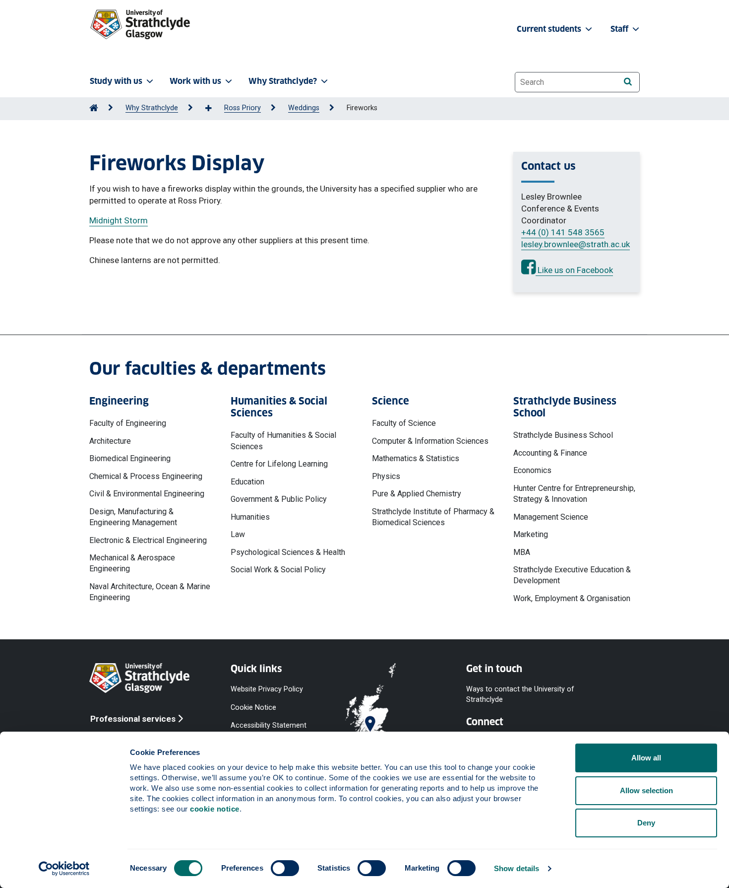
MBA (521, 552)
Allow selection (646, 790)
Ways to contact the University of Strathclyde (520, 694)
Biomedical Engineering (130, 458)
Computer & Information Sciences (430, 441)
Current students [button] (550, 29)
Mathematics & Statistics (415, 458)
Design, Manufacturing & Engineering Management (133, 517)
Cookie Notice (253, 707)
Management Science (550, 517)
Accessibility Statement (268, 725)
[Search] (627, 81)
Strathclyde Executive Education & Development (572, 575)
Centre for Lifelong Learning (279, 464)
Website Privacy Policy (267, 689)
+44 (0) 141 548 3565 (563, 232)
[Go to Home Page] (93, 108)
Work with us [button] (195, 81)
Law (238, 534)
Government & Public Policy (279, 499)
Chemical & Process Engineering (145, 476)
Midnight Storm (118, 220)
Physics (386, 476)
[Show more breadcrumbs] (213, 108)
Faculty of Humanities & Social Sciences (283, 440)
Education (247, 481)
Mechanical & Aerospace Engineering (132, 563)
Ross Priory (242, 108)
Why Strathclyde (151, 108)
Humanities (250, 517)
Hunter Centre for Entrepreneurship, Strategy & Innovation (574, 493)
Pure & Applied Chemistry (416, 493)
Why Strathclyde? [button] (282, 81)
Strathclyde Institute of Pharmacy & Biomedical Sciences (433, 517)
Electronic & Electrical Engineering (148, 540)
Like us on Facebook (574, 270)
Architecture (110, 441)
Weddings (303, 108)
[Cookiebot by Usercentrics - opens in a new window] (64, 868)
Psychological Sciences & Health (288, 552)
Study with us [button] (116, 81)
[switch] (285, 868)
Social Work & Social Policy (278, 569)
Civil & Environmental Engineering (146, 493)
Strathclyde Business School (563, 435)
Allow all (646, 757)
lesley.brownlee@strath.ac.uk (575, 244)
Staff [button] (620, 29)
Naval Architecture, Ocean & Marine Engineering (149, 592)
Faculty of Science (404, 423)
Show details (516, 868)
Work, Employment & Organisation (571, 598)
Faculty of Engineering (127, 423)
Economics (532, 470)
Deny (646, 823)
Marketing (530, 534)
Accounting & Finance (550, 453)
